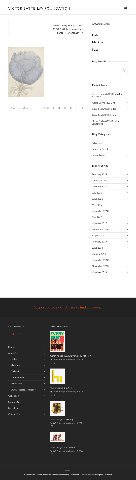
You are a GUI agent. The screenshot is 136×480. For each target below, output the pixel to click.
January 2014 (99, 253)
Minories (15, 365)
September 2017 (100, 229)
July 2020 (97, 192)
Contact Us (14, 414)
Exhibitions (16, 383)
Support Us (14, 401)
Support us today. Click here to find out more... (68, 307)
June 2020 (97, 198)
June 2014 (97, 247)
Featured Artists (100, 149)
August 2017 (99, 235)
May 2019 (97, 204)
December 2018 (100, 211)
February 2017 (99, 241)
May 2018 (97, 217)
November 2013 (100, 266)
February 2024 (99, 174)
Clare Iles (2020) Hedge (104, 108)
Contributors (17, 377)
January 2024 (99, 180)
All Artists (97, 142)
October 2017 (99, 223)
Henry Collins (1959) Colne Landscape (106, 122)
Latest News (98, 155)
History (14, 359)
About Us (13, 353)
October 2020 (99, 186)
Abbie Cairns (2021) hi (103, 102)
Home (11, 347)
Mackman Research (78, 475)
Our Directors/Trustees (23, 389)
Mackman (108, 475)
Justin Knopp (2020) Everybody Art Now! (108, 95)
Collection (16, 371)
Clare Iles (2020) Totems (105, 114)
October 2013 (99, 272)
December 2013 (100, 260)
